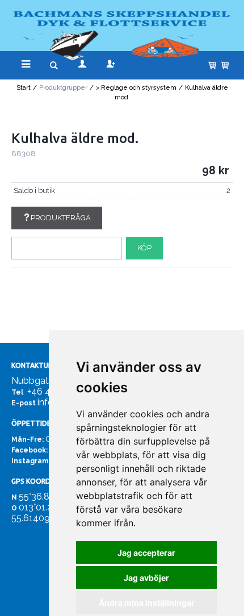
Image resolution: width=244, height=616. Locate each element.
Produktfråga (61, 217)
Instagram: (30, 461)
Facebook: (29, 450)
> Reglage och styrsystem (136, 87)
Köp (144, 248)
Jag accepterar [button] (146, 553)
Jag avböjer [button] (146, 578)
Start (23, 87)
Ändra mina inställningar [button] (147, 602)
